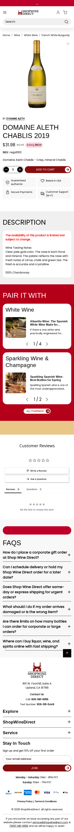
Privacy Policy (25, 801)
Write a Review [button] (38, 470)
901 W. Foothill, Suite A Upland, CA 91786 (37, 686)
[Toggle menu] (5, 12)
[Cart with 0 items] (67, 12)
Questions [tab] (32, 489)
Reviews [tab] (10, 489)
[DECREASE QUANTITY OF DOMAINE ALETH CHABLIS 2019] (6, 169)
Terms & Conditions (46, 801)
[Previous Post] (27, 344)
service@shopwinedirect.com (50, 822)
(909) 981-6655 (18, 826)
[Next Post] (47, 344)
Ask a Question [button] (38, 479)
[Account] (58, 12)
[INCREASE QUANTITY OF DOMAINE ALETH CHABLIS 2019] (20, 169)
